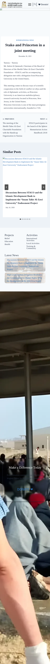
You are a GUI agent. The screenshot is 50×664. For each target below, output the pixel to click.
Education (9, 241)
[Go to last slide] (6, 187)
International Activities (31, 239)
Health (7, 244)
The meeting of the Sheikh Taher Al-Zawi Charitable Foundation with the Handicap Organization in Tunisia (12, 127)
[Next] (43, 187)
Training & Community (31, 247)
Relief (7, 238)
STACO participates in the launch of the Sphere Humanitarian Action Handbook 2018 (37, 126)
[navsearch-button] (35, 4)
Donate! (44, 4)
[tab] (20, 219)
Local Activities (32, 243)
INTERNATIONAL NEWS (25, 40)
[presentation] (25, 172)
